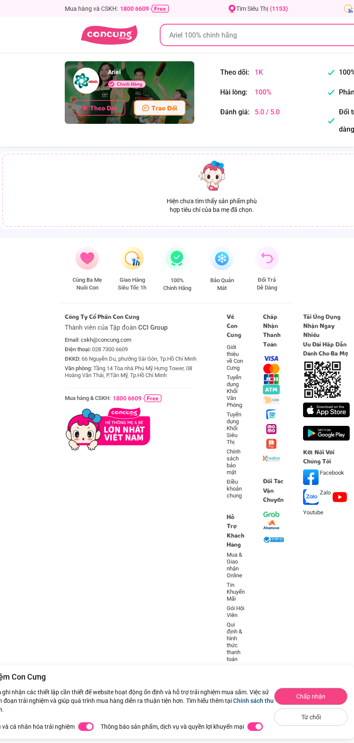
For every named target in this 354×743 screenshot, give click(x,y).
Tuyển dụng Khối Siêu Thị (234, 428)
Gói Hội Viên (235, 611)
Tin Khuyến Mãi (236, 592)
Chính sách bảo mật (233, 461)
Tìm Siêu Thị (262, 8)
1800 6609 (134, 9)
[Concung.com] (109, 35)
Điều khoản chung (234, 489)
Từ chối (311, 717)
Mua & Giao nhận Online (234, 565)
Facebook (331, 472)
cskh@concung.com (106, 340)
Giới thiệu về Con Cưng (235, 357)
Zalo (325, 492)
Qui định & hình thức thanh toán (234, 641)
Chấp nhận (311, 696)
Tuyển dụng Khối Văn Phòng (234, 391)
